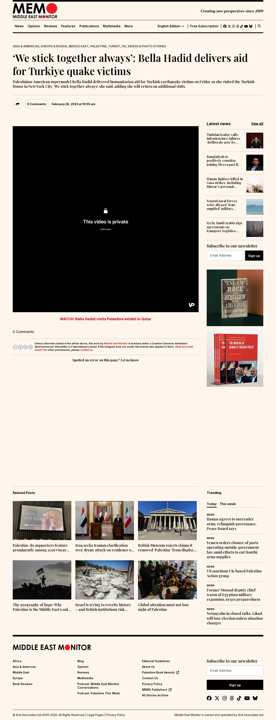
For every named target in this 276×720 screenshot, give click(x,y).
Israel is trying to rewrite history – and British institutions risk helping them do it (103, 608)
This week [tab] (228, 504)
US (124, 46)
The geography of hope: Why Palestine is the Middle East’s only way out (41, 608)
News (19, 26)
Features (68, 26)
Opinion (34, 26)
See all (257, 124)
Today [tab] (212, 504)
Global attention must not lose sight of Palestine (163, 607)
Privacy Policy (152, 684)
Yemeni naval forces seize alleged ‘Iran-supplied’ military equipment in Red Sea (223, 205)
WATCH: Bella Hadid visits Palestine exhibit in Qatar (106, 319)
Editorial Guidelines (156, 661)
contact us (86, 349)
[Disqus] (106, 418)
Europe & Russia (54, 46)
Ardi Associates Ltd (250, 715)
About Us (148, 666)
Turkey (114, 46)
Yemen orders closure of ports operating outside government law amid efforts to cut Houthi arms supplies (233, 549)
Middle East (79, 46)
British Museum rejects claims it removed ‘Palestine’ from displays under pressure (166, 548)
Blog (80, 661)
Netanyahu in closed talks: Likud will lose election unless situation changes (235, 618)
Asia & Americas (26, 46)
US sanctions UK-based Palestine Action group (234, 573)
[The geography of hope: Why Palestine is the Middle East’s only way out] (42, 579)
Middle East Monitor (116, 343)
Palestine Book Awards (158, 672)
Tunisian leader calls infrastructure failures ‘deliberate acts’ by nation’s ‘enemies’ (223, 138)
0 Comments (36, 104)
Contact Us (150, 678)
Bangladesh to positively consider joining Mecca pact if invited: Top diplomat (223, 160)
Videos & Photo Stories (146, 46)
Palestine (98, 46)
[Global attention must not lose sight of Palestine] (167, 579)
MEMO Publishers (154, 689)
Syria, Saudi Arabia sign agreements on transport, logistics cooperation (224, 227)
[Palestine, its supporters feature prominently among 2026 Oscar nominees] (42, 520)
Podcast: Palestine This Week (98, 693)
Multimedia (111, 26)
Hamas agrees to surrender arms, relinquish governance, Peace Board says (231, 524)
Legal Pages (95, 715)
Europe (18, 678)
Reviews (50, 26)
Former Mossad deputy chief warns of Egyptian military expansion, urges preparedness (233, 595)
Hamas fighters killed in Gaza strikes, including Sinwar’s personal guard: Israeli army (225, 183)
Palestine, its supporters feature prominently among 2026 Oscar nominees (40, 548)
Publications (89, 26)
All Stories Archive (155, 695)
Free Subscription (204, 26)
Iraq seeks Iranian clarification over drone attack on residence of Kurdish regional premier (104, 548)
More (128, 26)
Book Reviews (23, 684)
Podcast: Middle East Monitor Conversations (98, 685)
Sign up (254, 256)
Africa (17, 661)
